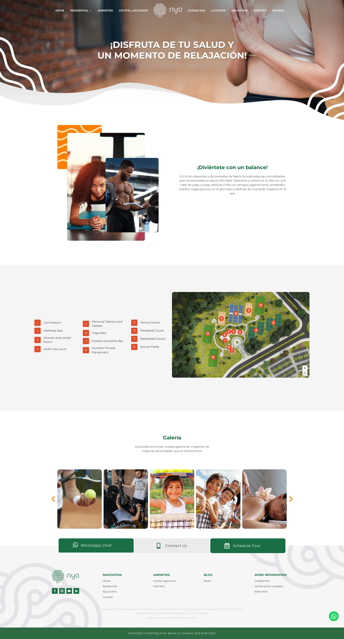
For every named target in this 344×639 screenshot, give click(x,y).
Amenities (105, 10)
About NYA (239, 10)
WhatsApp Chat (96, 545)
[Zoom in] (304, 368)
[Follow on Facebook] (55, 591)
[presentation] (53, 499)
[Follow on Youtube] (69, 591)
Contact (260, 10)
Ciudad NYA (196, 10)
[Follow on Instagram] (62, 591)
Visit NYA (159, 586)
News (207, 581)
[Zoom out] (304, 373)
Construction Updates (269, 586)
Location (218, 10)
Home (60, 10)
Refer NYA (261, 591)
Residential (79, 10)
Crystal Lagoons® (133, 10)
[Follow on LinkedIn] (76, 591)
